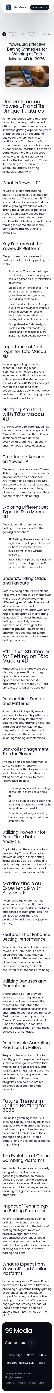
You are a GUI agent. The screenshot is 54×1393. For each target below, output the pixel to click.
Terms (32, 1382)
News (30, 1355)
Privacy (22, 1382)
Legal (41, 1382)
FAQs (42, 1355)
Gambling (47, 34)
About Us (10, 1382)
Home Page (14, 1355)
